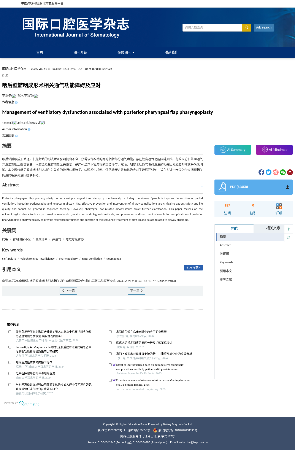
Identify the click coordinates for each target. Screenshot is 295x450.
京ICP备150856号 (139, 430)
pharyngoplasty (68, 259)
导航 (234, 229)
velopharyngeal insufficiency (37, 259)
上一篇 (70, 291)
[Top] (288, 229)
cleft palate (9, 259)
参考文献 (226, 279)
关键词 (224, 254)
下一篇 (135, 291)
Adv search (263, 27)
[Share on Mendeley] (289, 172)
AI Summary (236, 150)
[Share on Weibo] (275, 172)
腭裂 (5, 239)
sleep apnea (113, 259)
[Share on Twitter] (268, 172)
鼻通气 (56, 239)
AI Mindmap (277, 150)
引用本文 (226, 271)
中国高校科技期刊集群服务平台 (42, 3)
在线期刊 (124, 52)
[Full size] (288, 238)
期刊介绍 (80, 52)
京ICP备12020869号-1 (111, 430)
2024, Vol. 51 (39, 69)
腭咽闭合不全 (22, 239)
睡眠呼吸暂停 (75, 239)
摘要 (223, 236)
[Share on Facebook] (261, 172)
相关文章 (273, 228)
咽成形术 (41, 239)
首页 (39, 52)
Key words (226, 262)
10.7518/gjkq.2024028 (98, 69)
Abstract (225, 245)
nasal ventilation (92, 259)
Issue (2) (57, 69)
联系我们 (171, 52)
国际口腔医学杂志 (14, 69)
